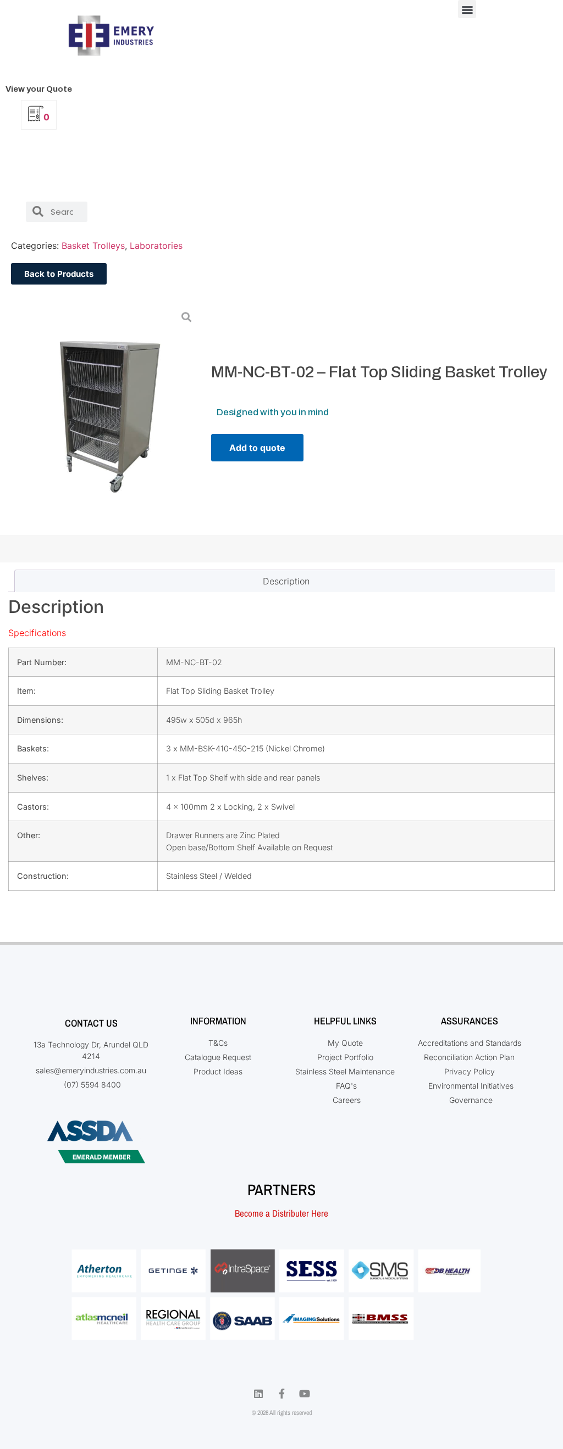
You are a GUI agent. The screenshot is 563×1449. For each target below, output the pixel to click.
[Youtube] (305, 1393)
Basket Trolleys (93, 245)
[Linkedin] (258, 1393)
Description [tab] (286, 581)
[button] (467, 9)
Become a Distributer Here (281, 1213)
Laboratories (156, 245)
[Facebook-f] (281, 1393)
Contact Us (91, 1023)
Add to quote (257, 447)
